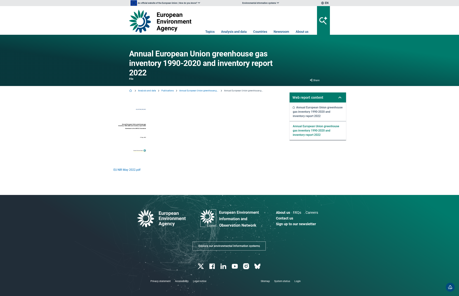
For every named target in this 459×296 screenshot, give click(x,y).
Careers (312, 212)
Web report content (307, 97)
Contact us (284, 218)
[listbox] (165, 3)
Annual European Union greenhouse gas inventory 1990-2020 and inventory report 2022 (199, 90)
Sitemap (265, 281)
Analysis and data (234, 32)
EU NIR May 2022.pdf (127, 169)
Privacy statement (160, 281)
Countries (260, 32)
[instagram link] (246, 266)
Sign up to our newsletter (296, 224)
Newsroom (281, 32)
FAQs (297, 212)
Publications (167, 90)
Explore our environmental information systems (229, 246)
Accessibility (182, 281)
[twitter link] (201, 266)
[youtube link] (235, 266)
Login (297, 281)
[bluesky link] (257, 266)
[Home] (131, 91)
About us (302, 32)
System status (282, 281)
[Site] (161, 21)
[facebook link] (212, 266)
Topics (210, 32)
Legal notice (199, 281)
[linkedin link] (223, 266)
